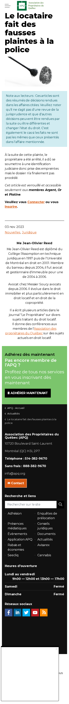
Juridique (29, 232)
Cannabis (44, 555)
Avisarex (43, 545)
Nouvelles (12, 232)
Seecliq (13, 555)
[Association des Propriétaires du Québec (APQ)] (34, 6)
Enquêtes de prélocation (47, 516)
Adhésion (15, 513)
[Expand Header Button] (7, 6)
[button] (60, 504)
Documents (46, 534)
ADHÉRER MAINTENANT (29, 393)
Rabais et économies (16, 547)
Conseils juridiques (45, 526)
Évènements (17, 534)
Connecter (36, 202)
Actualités (45, 539)
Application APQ (20, 539)
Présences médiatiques (17, 526)
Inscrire (11, 206)
